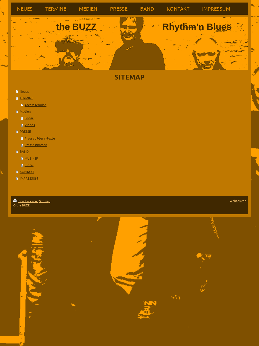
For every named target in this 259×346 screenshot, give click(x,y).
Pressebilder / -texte (40, 138)
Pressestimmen (36, 145)
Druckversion (28, 201)
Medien (25, 111)
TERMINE (26, 98)
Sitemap (44, 201)
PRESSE (25, 131)
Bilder (29, 118)
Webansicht (238, 201)
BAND (24, 151)
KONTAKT (27, 171)
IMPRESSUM (29, 178)
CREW (29, 165)
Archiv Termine (35, 105)
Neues (24, 91)
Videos (30, 125)
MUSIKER (31, 158)
